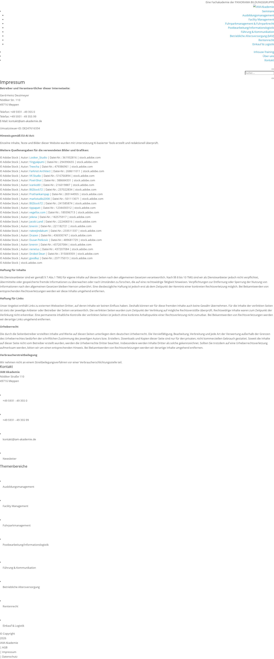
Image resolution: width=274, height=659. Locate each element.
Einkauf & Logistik (263, 44)
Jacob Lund (36, 221)
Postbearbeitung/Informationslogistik (251, 27)
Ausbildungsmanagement (258, 15)
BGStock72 (36, 189)
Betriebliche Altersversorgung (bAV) (252, 36)
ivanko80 (35, 185)
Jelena (33, 217)
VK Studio (35, 176)
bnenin (33, 226)
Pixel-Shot (35, 180)
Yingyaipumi (36, 162)
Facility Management (261, 19)
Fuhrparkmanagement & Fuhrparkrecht (249, 23)
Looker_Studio (38, 157)
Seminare (268, 11)
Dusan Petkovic (38, 240)
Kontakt (269, 60)
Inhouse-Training (264, 52)
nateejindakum (38, 231)
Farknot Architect (40, 171)
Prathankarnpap (39, 194)
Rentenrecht (266, 40)
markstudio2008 (39, 198)
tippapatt (34, 208)
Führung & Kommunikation (257, 32)
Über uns (268, 56)
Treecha (34, 166)
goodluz (34, 258)
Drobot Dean (37, 253)
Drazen (33, 235)
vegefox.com (37, 212)
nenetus (34, 249)
